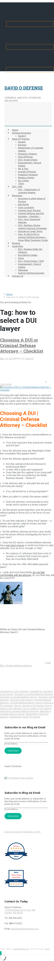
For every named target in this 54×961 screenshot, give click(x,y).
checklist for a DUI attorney (14, 691)
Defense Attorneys (21, 132)
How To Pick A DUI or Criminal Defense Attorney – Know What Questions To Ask (33, 237)
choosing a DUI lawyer (21, 700)
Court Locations (26, 207)
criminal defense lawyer (22, 702)
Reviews (16, 243)
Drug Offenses (25, 156)
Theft (21, 183)
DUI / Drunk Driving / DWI (31, 261)
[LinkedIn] (30, 70)
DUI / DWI (17, 186)
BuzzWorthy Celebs (27, 255)
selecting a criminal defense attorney (19, 711)
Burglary (22, 144)
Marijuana (23, 269)
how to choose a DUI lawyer (29, 705)
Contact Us (17, 275)
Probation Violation (28, 174)
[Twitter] (30, 47)
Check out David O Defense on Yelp (22, 831)
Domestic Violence (27, 153)
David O (22, 135)
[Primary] (28, 114)
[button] (1, 953)
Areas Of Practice (21, 138)
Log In (47, 949)
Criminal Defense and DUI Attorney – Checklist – (31, 215)
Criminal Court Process (29, 210)
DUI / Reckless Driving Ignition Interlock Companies (32, 227)
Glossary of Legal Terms (30, 231)
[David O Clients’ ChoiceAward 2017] (16, 886)
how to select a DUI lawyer (37, 708)
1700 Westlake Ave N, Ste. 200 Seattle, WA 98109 (19, 911)
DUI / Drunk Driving (27, 159)
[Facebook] (30, 24)
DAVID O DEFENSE (23, 88)
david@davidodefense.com (25, 928)
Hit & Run (23, 168)
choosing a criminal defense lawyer (18, 697)
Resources (17, 195)
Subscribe (13, 750)
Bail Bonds (23, 204)
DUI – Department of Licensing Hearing (29, 191)
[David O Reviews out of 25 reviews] (16, 859)
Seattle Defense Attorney (31, 272)
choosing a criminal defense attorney (33, 694)
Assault (22, 141)
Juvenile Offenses (27, 171)
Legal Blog (17, 246)
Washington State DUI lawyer (25, 716)
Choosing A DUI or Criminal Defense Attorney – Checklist (21, 345)
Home (15, 129)
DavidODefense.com (21, 949)
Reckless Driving (26, 177)
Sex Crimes (23, 180)
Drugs (21, 258)
